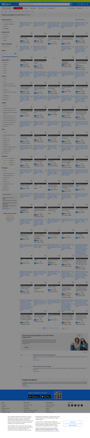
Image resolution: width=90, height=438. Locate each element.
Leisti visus (72, 422)
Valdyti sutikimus (73, 425)
